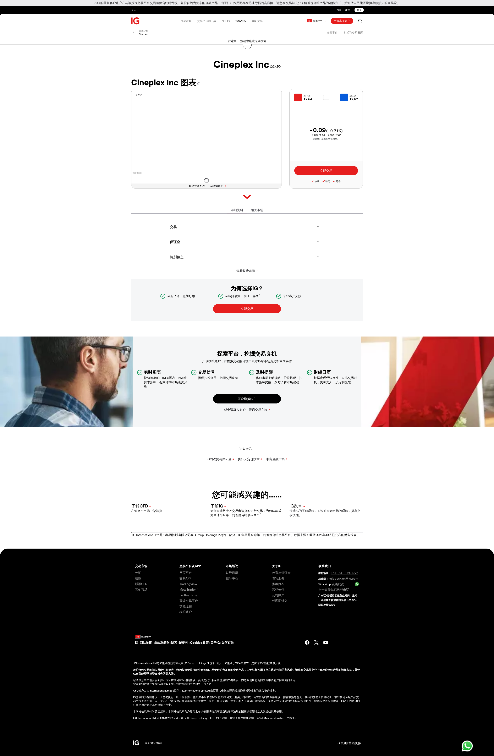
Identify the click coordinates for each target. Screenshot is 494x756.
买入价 (352, 96)
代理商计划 (280, 600)
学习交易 (257, 21)
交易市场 (186, 21)
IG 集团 (342, 743)
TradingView (188, 584)
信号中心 (232, 578)
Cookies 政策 (199, 642)
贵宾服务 (278, 578)
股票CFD (141, 584)
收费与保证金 (281, 572)
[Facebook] (307, 642)
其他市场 (141, 589)
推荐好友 (278, 584)
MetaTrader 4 (189, 589)
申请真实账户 (342, 20)
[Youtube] (325, 642)
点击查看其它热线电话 (333, 589)
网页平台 (185, 572)
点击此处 (338, 584)
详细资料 (237, 210)
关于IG (226, 21)
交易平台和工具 (206, 21)
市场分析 (240, 21)
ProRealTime (188, 595)
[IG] (135, 21)
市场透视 (232, 566)
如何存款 (228, 642)
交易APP (185, 578)
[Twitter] (316, 642)
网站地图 (146, 642)
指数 (138, 578)
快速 (317, 181)
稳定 (327, 181)
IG (136, 642)
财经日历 (232, 572)
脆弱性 (183, 642)
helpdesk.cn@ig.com (343, 578)
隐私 (174, 642)
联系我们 (324, 566)
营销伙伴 (278, 589)
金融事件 (332, 32)
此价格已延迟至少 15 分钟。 (326, 139)
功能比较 (185, 606)
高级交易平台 (188, 600)
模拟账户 (185, 612)
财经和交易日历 (353, 32)
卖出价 (307, 96)
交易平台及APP (190, 566)
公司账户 (278, 595)
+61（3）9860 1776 (344, 573)
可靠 (338, 181)
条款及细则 (161, 642)
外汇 (138, 572)
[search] (360, 20)
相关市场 (257, 210)
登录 (359, 9)
